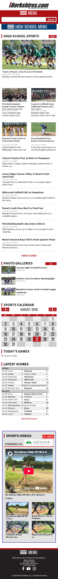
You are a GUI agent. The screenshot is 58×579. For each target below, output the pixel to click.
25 (21, 339)
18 (21, 334)
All (51, 263)
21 (44, 334)
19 (29, 334)
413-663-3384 (29, 565)
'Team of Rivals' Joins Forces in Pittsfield (22, 71)
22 (52, 334)
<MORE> (53, 36)
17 (13, 334)
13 (36, 329)
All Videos (48, 436)
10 (13, 329)
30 (5, 344)
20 (37, 334)
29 (52, 339)
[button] (29, 552)
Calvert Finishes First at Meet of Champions (26, 158)
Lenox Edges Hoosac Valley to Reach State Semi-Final (25, 175)
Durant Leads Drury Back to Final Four (22, 208)
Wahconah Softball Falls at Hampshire (23, 192)
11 (21, 329)
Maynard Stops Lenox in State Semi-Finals (14, 139)
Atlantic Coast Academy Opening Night (35, 278)
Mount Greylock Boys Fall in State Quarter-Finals (28, 239)
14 (44, 329)
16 (5, 334)
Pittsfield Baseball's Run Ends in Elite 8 (23, 223)
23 (5, 339)
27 (36, 339)
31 (13, 344)
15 (52, 329)
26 (29, 339)
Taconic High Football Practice (31, 267)
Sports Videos (18, 436)
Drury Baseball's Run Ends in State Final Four (42, 139)
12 (29, 329)
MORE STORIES (29, 255)
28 (44, 339)
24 (13, 339)
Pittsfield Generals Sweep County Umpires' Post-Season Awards (13, 106)
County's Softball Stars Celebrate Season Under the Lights (43, 106)
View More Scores (29, 418)
